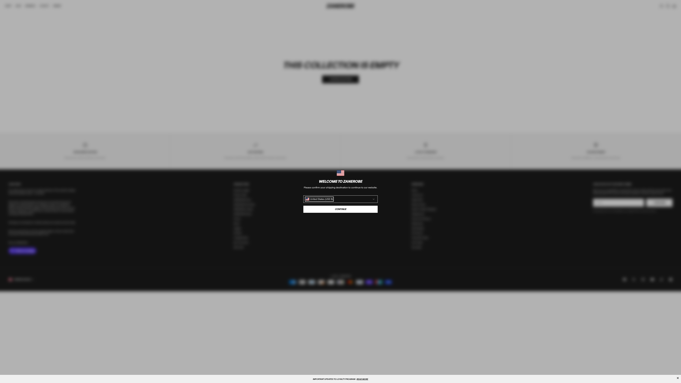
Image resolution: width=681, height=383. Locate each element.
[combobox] (319, 199)
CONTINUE (340, 209)
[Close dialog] (678, 378)
